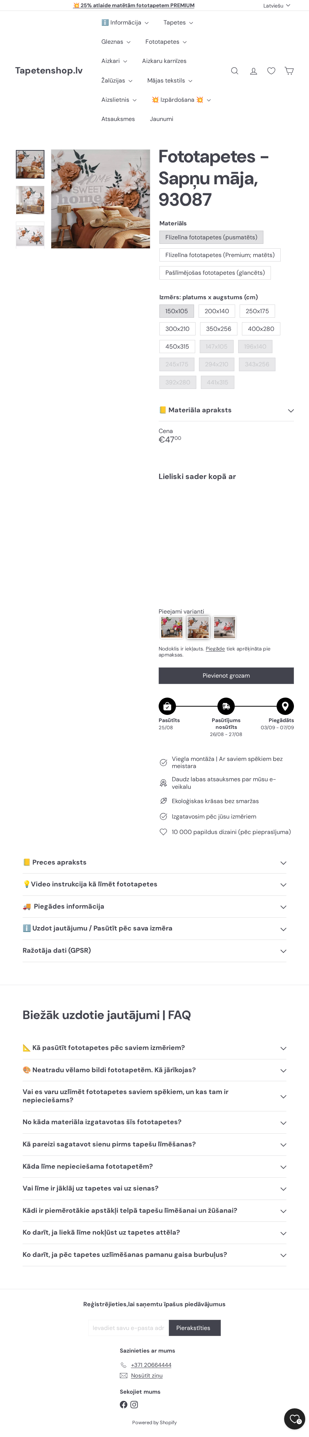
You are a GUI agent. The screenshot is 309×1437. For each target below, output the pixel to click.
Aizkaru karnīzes (164, 61)
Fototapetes (163, 42)
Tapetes (175, 22)
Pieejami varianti (181, 611)
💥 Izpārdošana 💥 (178, 100)
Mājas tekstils (167, 80)
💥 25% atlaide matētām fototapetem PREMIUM (133, 5)
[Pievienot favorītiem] (284, 502)
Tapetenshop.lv (49, 70)
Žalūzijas (114, 80)
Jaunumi (161, 119)
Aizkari (111, 61)
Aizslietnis (116, 100)
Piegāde (215, 649)
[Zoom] (100, 199)
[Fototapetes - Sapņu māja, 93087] (226, 518)
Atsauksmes (118, 119)
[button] (172, 627)
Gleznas (113, 42)
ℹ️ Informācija (122, 22)
